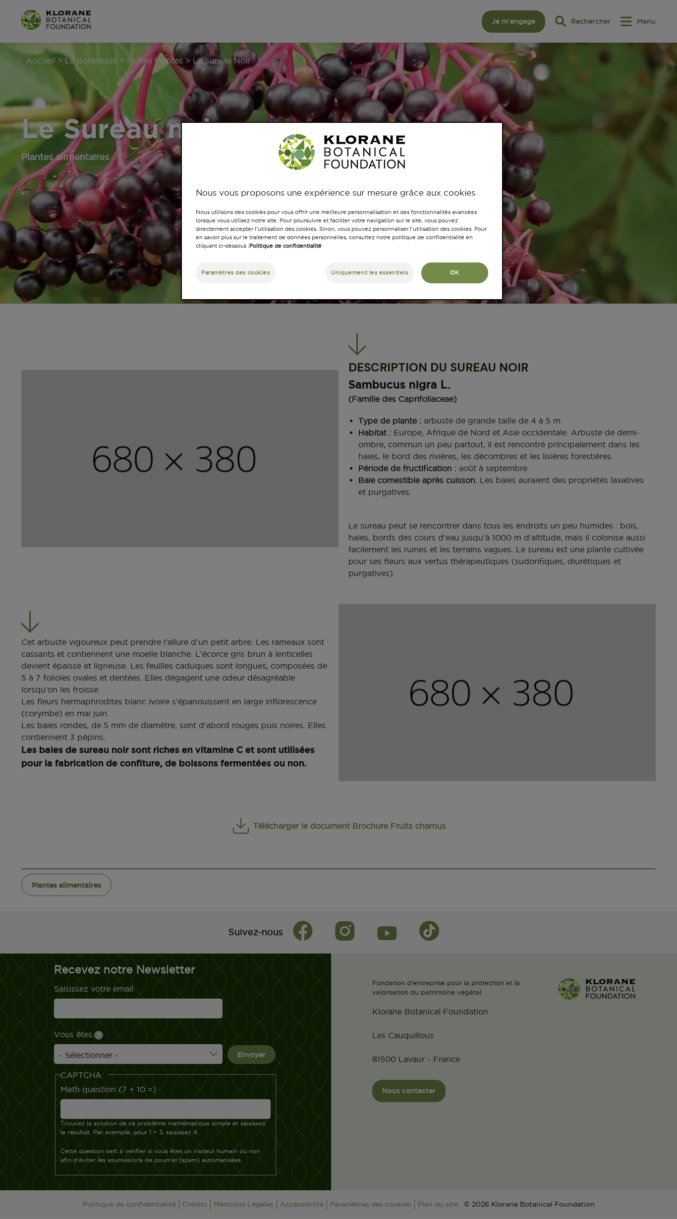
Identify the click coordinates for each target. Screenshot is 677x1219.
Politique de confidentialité (285, 246)
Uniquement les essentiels (369, 272)
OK (454, 272)
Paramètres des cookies (235, 272)
